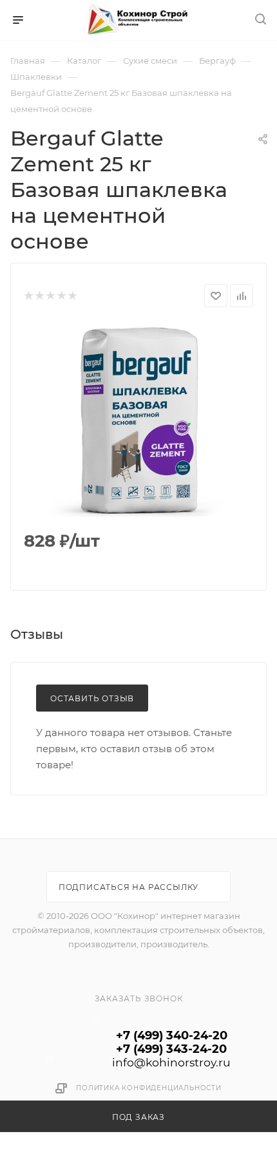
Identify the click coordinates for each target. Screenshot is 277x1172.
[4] (60, 296)
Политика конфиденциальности (149, 1088)
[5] (71, 296)
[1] (28, 296)
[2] (38, 296)
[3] (49, 296)
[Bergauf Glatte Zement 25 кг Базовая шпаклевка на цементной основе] (138, 419)
